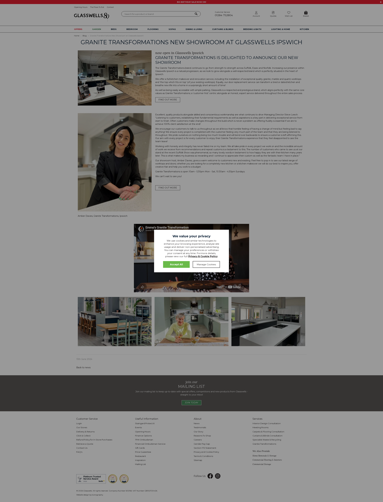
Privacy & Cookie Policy (203, 256)
